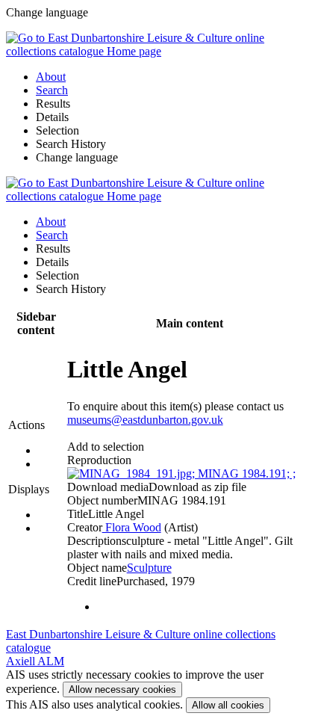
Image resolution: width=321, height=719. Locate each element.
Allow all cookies (228, 705)
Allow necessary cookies (122, 689)
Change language (77, 157)
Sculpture (149, 567)
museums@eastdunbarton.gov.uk (145, 419)
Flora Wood (131, 527)
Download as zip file (197, 487)
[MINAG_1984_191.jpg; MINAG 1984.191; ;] (181, 473)
